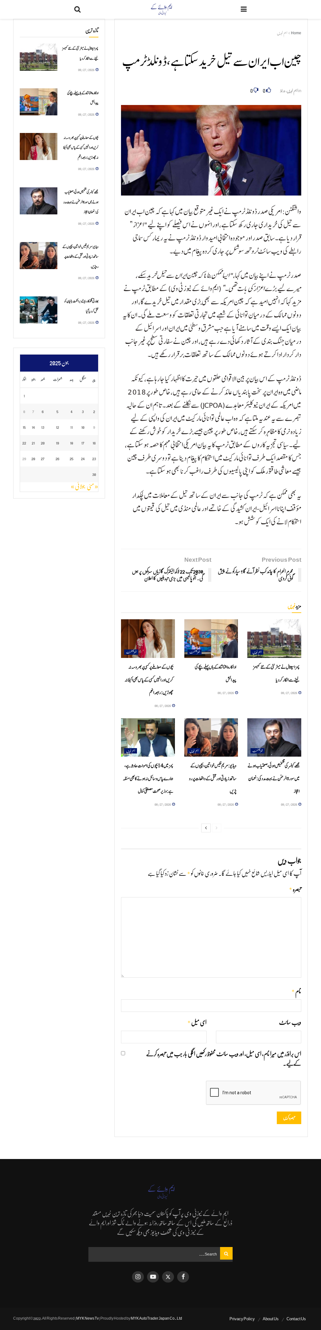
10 (82, 427)
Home (296, 33)
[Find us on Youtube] (153, 1277)
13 (42, 427)
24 (83, 458)
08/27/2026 (289, 692)
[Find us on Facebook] (183, 1277)
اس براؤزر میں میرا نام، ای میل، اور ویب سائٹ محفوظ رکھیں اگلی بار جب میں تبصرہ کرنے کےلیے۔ (223, 1058)
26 (57, 458)
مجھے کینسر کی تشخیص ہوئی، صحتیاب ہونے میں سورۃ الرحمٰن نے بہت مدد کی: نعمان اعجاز (274, 778)
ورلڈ (282, 90)
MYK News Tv (87, 1318)
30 (94, 474)
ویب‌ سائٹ (290, 1022)
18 (71, 442)
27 (43, 458)
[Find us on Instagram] (138, 1277)
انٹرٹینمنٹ (194, 652)
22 (24, 442)
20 (43, 442)
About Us (271, 1319)
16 (94, 442)
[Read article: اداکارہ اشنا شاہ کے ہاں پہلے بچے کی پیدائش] (211, 638)
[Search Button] (77, 9)
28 (33, 458)
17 (82, 442)
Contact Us (296, 1319)
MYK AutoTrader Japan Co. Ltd (156, 1318)
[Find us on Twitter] (168, 1277)
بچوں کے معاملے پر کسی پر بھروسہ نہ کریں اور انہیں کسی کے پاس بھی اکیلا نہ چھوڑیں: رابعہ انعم (149, 680)
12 (57, 427)
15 (24, 427)
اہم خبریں (282, 33)
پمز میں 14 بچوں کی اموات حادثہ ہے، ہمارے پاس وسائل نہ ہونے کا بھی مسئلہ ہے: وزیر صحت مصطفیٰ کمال (148, 778)
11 (71, 427)
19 (57, 442)
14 (33, 427)
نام (296, 992)
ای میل (196, 1023)
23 (94, 458)
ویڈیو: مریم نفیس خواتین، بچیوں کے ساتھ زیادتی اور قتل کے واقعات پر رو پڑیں (212, 778)
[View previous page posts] (216, 828)
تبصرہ (295, 889)
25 (71, 458)
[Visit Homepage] (161, 9)
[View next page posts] (206, 828)
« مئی (92, 486)
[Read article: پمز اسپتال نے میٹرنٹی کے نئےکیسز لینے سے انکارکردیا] (274, 638)
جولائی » (78, 486)
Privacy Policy (242, 1319)
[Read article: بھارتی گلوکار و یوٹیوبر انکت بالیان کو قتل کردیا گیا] (38, 309)
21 (33, 442)
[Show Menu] (244, 9)
